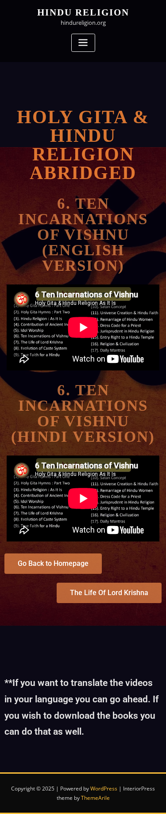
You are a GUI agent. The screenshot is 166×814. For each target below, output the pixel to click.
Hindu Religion (83, 12)
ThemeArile (95, 798)
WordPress (103, 788)
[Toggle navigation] (83, 43)
